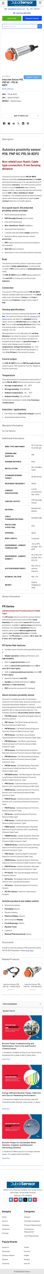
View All (27, 1263)
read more (6, 1059)
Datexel (5, 1259)
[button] (22, 115)
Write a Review (8, 89)
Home (4, 1217)
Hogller (26, 1255)
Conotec (27, 1251)
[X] (18, 123)
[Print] (14, 123)
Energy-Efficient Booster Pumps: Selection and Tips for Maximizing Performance (21, 1094)
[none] (22, 53)
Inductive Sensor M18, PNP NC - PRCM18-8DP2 (33, 985)
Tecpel (26, 1247)
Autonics (5, 1247)
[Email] (9, 123)
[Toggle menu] (3, 3)
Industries (6, 1229)
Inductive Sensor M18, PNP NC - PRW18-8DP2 (11, 985)
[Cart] (40, 2)
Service (5, 1221)
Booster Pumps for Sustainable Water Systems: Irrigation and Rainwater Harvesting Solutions (19, 1145)
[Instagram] (21, 1200)
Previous (3, 978)
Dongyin (27, 1259)
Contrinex (5, 1263)
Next (41, 978)
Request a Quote (32, 18)
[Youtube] (16, 1200)
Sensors (27, 1217)
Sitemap (5, 1233)
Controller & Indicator (32, 1221)
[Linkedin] (23, 123)
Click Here (29, 950)
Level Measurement (31, 1236)
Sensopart (6, 1251)
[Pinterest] (28, 123)
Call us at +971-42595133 (23, 1195)
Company (5, 1225)
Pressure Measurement (32, 1225)
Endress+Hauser (8, 1255)
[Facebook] (4, 123)
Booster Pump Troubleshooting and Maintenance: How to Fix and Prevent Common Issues (19, 1046)
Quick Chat (11, 18)
